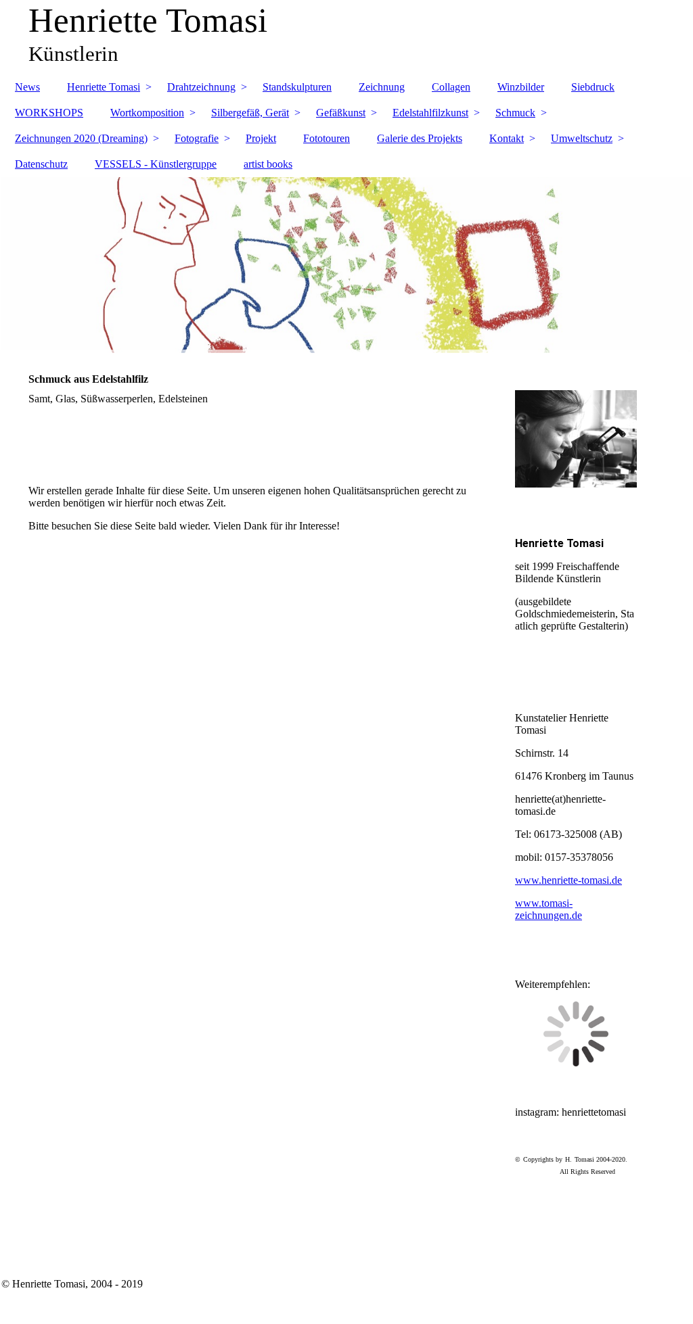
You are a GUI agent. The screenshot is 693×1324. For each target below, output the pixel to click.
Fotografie (197, 138)
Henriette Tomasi (103, 87)
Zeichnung (382, 87)
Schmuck (515, 112)
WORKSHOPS (49, 112)
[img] (346, 265)
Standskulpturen (297, 87)
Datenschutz (41, 164)
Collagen (451, 87)
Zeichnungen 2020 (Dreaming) (81, 138)
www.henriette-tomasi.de (568, 880)
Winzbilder (520, 87)
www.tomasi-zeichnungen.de (548, 909)
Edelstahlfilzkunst (430, 112)
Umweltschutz (581, 138)
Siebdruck (592, 87)
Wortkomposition (147, 112)
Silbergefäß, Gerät (250, 112)
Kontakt (506, 138)
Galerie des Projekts (419, 138)
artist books (268, 164)
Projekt (261, 138)
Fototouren (326, 138)
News (27, 87)
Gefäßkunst (340, 112)
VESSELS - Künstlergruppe (156, 164)
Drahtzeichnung (201, 87)
